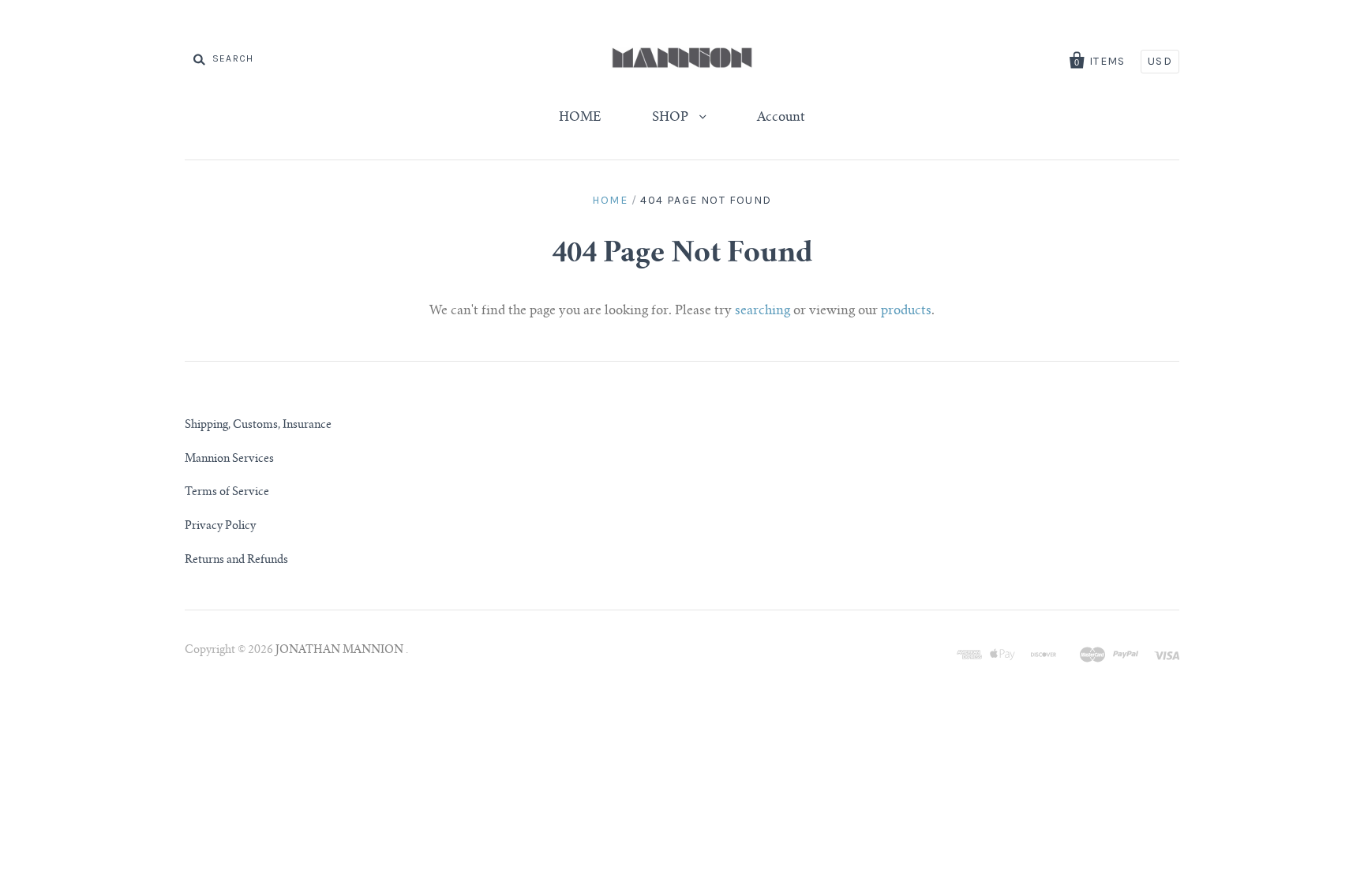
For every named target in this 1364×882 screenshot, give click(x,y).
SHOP (671, 117)
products (906, 311)
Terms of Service (227, 492)
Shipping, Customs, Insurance (258, 425)
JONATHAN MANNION (340, 650)
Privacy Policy (220, 526)
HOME (580, 117)
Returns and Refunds (236, 560)
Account (781, 117)
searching (762, 311)
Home (610, 200)
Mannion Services (229, 459)
